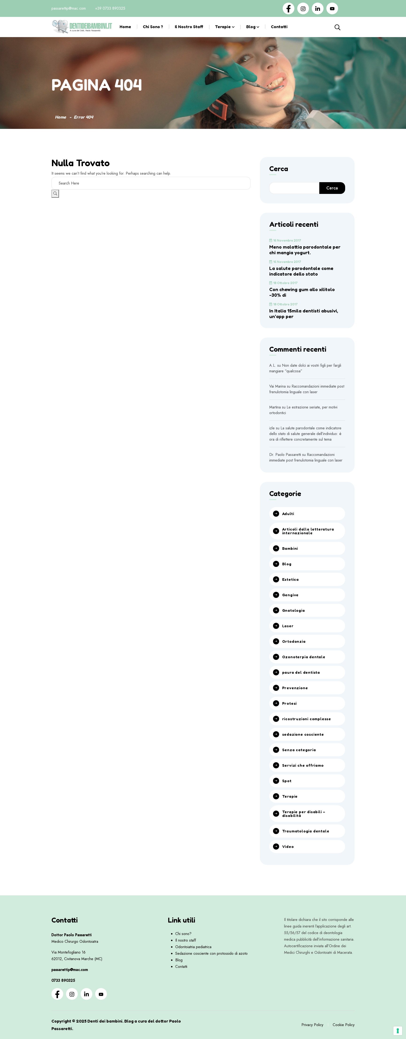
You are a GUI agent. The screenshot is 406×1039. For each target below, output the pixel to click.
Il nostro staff (189, 26)
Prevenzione (295, 687)
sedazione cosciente (303, 734)
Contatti (279, 26)
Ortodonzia (294, 641)
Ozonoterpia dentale (303, 656)
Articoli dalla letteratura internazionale (308, 531)
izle (272, 428)
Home (125, 26)
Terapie (223, 26)
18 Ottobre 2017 (285, 283)
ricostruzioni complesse (306, 718)
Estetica (290, 579)
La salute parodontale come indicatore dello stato (301, 271)
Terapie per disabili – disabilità (304, 813)
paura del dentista (301, 672)
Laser (288, 625)
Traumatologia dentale (305, 831)
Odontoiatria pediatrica (193, 947)
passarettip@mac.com (68, 8)
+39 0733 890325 (110, 8)
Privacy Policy (312, 1024)
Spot (287, 780)
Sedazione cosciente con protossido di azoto (211, 953)
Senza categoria (299, 749)
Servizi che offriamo (303, 765)
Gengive (290, 595)
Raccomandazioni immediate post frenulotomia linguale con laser (306, 389)
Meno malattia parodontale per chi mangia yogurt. (304, 249)
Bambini (290, 548)
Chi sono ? (153, 26)
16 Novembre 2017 (287, 240)
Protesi (289, 703)
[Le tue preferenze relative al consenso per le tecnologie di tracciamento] (397, 1030)
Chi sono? (183, 933)
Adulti (288, 513)
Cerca (348, 27)
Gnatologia (293, 610)
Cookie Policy (344, 1024)
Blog (250, 26)
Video (288, 846)
